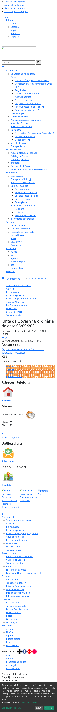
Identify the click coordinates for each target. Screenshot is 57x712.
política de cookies (28, 702)
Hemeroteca (12, 645)
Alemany (15, 33)
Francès (15, 36)
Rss (8, 642)
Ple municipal (13, 292)
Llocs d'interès (13, 612)
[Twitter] (19, 651)
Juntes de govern (37, 278)
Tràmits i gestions (15, 563)
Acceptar (49, 708)
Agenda (10, 369)
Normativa (11, 308)
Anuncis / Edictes (15, 301)
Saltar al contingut (14, 4)
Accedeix (6, 400)
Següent (14, 437)
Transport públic (14, 582)
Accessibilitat (13, 668)
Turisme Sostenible (16, 605)
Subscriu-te (8, 461)
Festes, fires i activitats (18, 609)
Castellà (15, 26)
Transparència (13, 315)
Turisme (6, 599)
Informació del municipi (18, 592)
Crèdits (10, 655)
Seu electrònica (14, 311)
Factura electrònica (16, 569)
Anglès (14, 30)
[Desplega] (22, 279)
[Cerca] (38, 62)
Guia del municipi (15, 589)
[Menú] (3, 67)
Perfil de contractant (17, 305)
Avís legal (11, 665)
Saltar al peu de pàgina (16, 11)
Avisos (9, 373)
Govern (10, 288)
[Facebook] (24, 651)
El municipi (7, 576)
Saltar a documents (14, 8)
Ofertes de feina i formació (28, 499)
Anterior (6, 437)
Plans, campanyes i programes (22, 298)
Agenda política (14, 376)
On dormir (11, 619)
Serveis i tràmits (10, 553)
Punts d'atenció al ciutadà (19, 556)
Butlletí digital (13, 638)
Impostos (11, 566)
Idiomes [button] (10, 20)
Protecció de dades (16, 661)
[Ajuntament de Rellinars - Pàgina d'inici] (19, 53)
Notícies (10, 366)
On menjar (11, 622)
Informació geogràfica (18, 596)
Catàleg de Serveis (15, 559)
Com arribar (12, 579)
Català (14, 23)
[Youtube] (29, 651)
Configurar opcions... (11, 708)
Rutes (9, 615)
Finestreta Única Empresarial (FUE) (24, 572)
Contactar (7, 17)
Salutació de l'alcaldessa (18, 285)
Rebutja (39, 708)
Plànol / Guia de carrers (18, 586)
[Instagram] (34, 651)
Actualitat (7, 625)
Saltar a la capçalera (14, 1)
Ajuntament (13, 278)
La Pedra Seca (13, 602)
